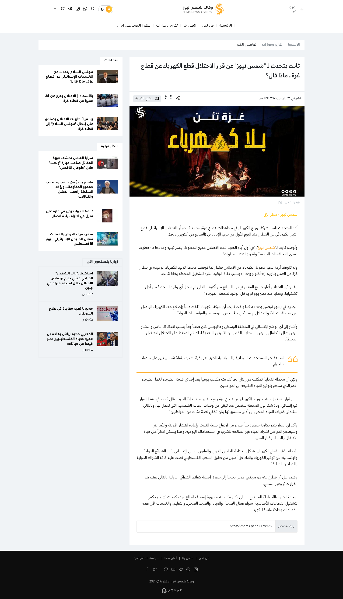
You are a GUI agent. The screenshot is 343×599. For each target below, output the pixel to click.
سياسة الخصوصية (146, 558)
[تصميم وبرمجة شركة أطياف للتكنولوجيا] (172, 590)
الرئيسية (225, 26)
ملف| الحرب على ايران (133, 26)
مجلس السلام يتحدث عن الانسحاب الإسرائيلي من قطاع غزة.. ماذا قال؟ (69, 77)
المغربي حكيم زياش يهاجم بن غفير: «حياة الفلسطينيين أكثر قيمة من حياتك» (70, 339)
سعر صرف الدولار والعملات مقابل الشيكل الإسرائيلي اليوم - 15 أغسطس (68, 239)
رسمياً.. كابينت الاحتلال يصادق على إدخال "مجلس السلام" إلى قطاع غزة (69, 124)
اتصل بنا (189, 26)
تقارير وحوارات (167, 26)
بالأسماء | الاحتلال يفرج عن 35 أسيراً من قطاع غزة (69, 98)
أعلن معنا (170, 558)
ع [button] (171, 96)
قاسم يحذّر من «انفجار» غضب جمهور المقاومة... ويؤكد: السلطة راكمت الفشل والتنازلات (69, 189)
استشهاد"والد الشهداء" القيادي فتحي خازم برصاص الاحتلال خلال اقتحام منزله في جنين (70, 281)
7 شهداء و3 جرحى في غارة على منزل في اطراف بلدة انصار (69, 213)
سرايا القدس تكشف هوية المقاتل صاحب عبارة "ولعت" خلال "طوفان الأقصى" (71, 163)
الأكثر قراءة (109, 146)
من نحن (208, 26)
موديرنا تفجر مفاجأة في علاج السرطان (71, 311)
